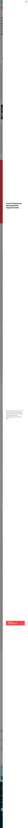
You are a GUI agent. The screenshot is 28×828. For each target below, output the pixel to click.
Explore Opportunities (12, 623)
